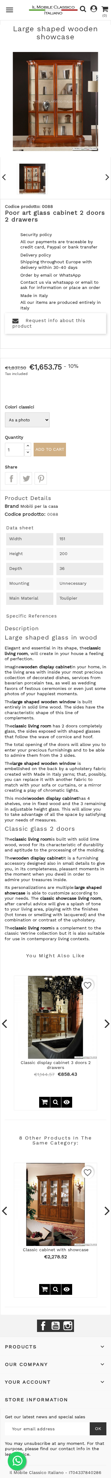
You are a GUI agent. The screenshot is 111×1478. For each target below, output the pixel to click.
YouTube (55, 1326)
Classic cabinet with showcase (55, 1249)
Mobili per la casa (39, 506)
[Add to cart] (44, 1102)
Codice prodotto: (25, 514)
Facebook (43, 1326)
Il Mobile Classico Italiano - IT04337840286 (55, 1472)
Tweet (26, 478)
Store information (36, 1400)
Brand (12, 506)
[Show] (55, 1102)
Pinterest (41, 478)
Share (11, 478)
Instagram (68, 1326)
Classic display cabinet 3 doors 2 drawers (56, 1065)
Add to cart (49, 449)
